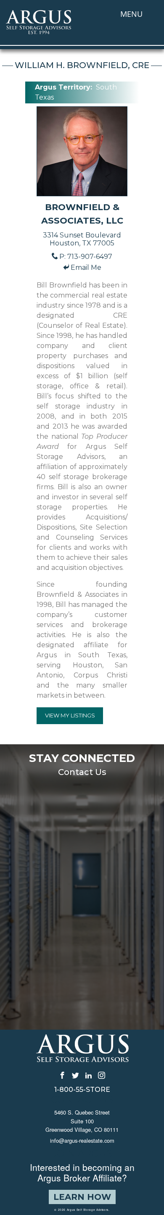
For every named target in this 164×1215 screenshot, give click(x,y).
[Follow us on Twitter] (75, 1075)
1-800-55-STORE (82, 1089)
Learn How (82, 1197)
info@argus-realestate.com (82, 1140)
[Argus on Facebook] (62, 1075)
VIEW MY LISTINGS (70, 715)
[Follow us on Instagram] (101, 1075)
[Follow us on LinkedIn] (88, 1075)
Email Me (86, 267)
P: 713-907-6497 (85, 257)
